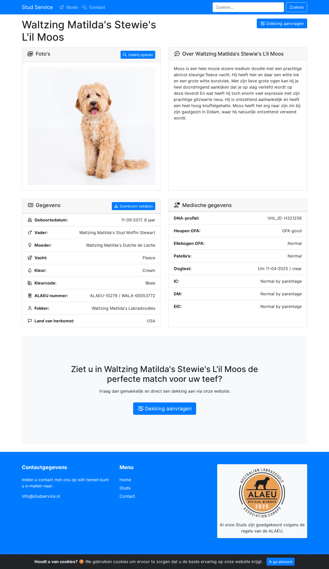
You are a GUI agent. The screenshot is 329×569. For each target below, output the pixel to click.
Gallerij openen (140, 55)
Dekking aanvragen (285, 23)
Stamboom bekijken (136, 206)
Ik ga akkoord (280, 561)
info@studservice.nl (41, 496)
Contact (97, 7)
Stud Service (37, 7)
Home (125, 479)
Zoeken (296, 7)
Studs (72, 7)
